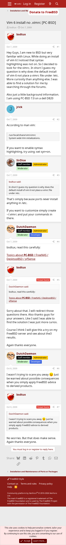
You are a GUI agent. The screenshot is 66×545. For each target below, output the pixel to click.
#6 (58, 368)
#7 (58, 407)
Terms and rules (29, 483)
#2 (58, 119)
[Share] (53, 47)
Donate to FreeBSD (43, 12)
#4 (58, 241)
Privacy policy (46, 483)
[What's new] (50, 4)
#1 (58, 46)
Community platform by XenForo (32, 494)
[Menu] (10, 4)
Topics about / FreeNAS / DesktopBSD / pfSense (27, 257)
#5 (58, 279)
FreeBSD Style (16, 478)
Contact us (12, 483)
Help (9, 486)
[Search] (56, 4)
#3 (58, 175)
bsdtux (12, 27)
